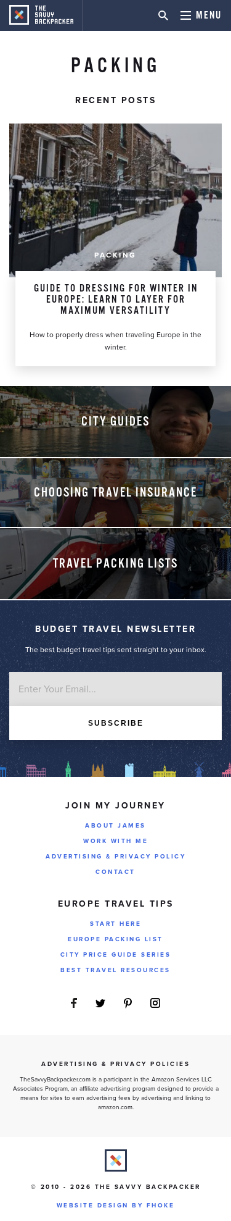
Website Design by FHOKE (116, 1205)
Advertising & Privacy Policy (115, 856)
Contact (115, 872)
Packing (115, 255)
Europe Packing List (115, 939)
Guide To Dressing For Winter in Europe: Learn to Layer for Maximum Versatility (116, 299)
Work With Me (115, 841)
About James (115, 825)
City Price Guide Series (115, 955)
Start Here (115, 924)
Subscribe (116, 723)
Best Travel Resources (115, 970)
